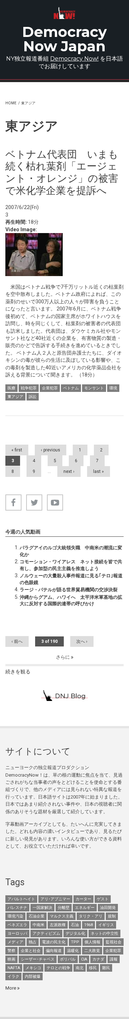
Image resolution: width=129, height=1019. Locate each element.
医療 (11, 388)
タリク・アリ (90, 916)
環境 (113, 388)
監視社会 (113, 942)
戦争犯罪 (29, 388)
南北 (79, 968)
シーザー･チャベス (37, 959)
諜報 (114, 959)
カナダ (98, 959)
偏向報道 (54, 950)
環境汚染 (15, 916)
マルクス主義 (61, 916)
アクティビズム (46, 933)
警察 (11, 950)
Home (10, 103)
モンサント (94, 388)
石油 (75, 925)
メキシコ (33, 968)
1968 (88, 925)
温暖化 (73, 950)
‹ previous (50, 449)
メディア (15, 942)
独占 (33, 942)
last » (98, 471)
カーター (83, 899)
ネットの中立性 (104, 933)
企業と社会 (30, 950)
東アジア (15, 396)
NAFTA (14, 968)
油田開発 (108, 907)
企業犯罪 (50, 388)
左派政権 (58, 925)
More (11, 988)
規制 (112, 916)
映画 (11, 959)
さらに (63, 657)
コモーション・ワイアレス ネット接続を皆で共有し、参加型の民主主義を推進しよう (71, 565)
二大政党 (92, 950)
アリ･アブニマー (55, 899)
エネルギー (85, 907)
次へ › (81, 641)
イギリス (106, 925)
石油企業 (36, 916)
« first (16, 449)
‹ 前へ (17, 641)
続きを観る (17, 671)
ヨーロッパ (17, 933)
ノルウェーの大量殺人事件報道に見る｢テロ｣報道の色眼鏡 (71, 579)
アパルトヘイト (21, 899)
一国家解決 (42, 907)
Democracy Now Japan (64, 39)
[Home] (64, 13)
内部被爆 (32, 976)
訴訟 (33, 396)
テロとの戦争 (58, 968)
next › (69, 471)
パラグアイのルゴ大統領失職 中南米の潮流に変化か (71, 551)
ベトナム (71, 388)
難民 (106, 968)
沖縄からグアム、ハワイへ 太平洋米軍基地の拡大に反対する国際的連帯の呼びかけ (71, 600)
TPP (75, 942)
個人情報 (92, 942)
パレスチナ (17, 907)
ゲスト (103, 899)
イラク (13, 976)
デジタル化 (75, 933)
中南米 (38, 925)
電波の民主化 (54, 942)
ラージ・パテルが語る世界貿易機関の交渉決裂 (69, 589)
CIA (84, 959)
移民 (93, 968)
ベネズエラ (17, 925)
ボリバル (68, 959)
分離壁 (64, 907)
